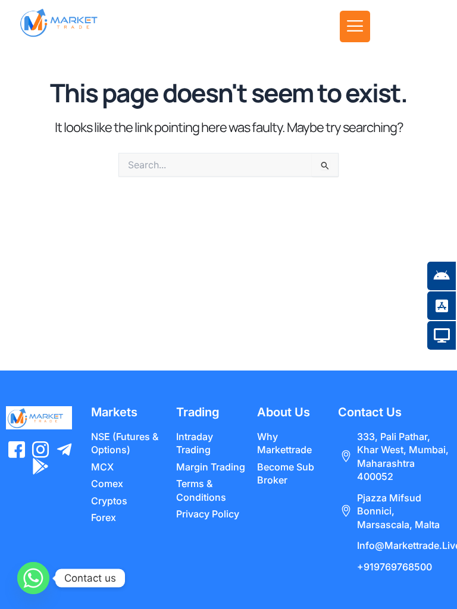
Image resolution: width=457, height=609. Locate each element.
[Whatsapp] (33, 578)
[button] (355, 26)
